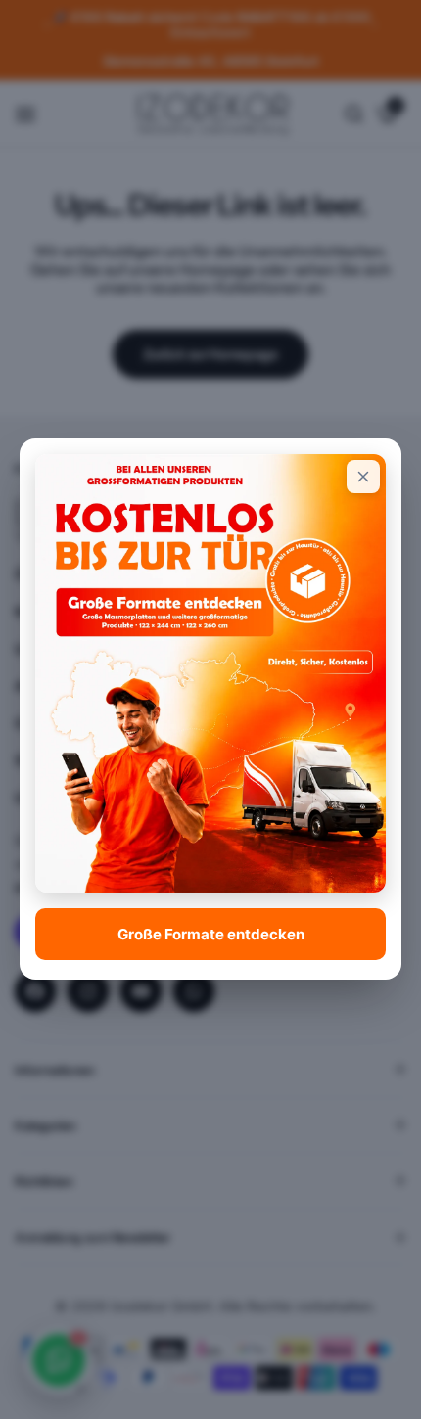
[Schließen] (363, 476)
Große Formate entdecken (210, 934)
